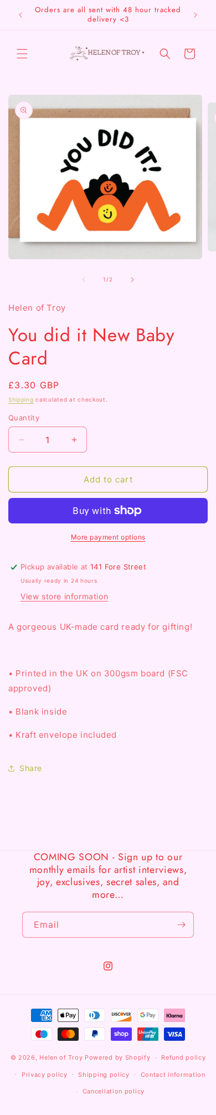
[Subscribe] (181, 925)
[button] (22, 54)
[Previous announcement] (20, 15)
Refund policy (183, 1057)
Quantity (23, 417)
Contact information (173, 1074)
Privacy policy (45, 1074)
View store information (64, 596)
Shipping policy (104, 1074)
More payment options (108, 537)
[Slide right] (132, 280)
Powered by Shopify (118, 1057)
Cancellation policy (114, 1091)
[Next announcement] (195, 15)
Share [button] (30, 768)
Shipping (21, 399)
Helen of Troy (61, 1057)
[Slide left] (83, 280)
